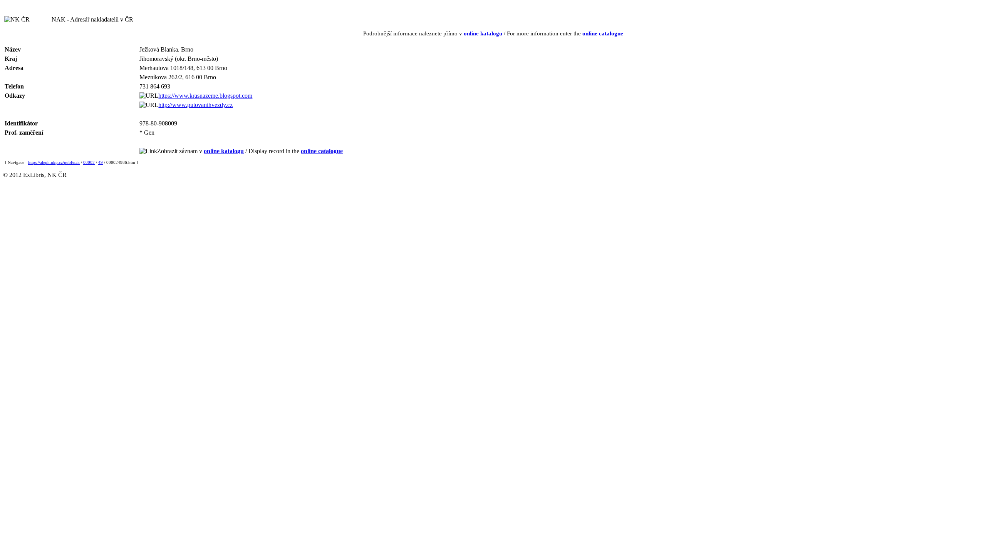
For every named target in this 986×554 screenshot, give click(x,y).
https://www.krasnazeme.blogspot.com (205, 95)
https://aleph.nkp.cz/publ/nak (54, 162)
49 (100, 162)
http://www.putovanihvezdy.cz (195, 105)
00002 (89, 162)
